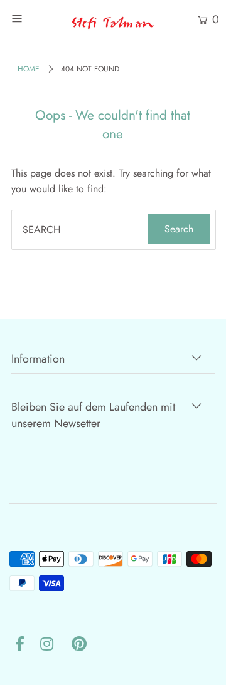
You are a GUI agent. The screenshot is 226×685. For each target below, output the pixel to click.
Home (29, 69)
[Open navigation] (30, 19)
